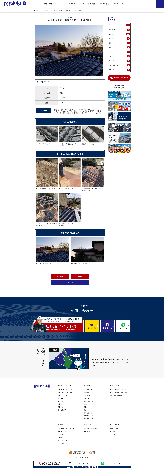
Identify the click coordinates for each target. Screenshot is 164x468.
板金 (85, 410)
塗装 (85, 404)
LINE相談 (113, 434)
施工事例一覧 (88, 389)
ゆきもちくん (88, 413)
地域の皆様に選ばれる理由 (66, 428)
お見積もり (113, 431)
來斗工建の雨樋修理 (116, 395)
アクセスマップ (62, 440)
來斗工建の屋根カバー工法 (74, 4)
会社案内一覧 (62, 431)
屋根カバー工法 (62, 395)
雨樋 (85, 407)
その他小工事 (62, 410)
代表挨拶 (60, 434)
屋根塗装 (60, 407)
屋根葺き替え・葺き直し (65, 392)
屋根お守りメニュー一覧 (65, 389)
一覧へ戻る (69, 283)
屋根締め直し (88, 392)
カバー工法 (87, 398)
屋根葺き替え (88, 395)
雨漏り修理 (61, 401)
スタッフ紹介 (62, 443)
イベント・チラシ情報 (90, 428)
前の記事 (60, 276)
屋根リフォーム (88, 401)
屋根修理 (60, 404)
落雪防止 (60, 398)
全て (119, 25)
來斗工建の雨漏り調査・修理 (118, 392)
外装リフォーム (88, 416)
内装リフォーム (88, 419)
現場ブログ (87, 431)
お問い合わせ (114, 428)
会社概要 (60, 437)
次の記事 (80, 276)
